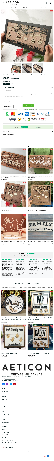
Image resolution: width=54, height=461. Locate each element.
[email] (10, 379)
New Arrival (7, 7)
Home (2, 7)
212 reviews (29, 256)
